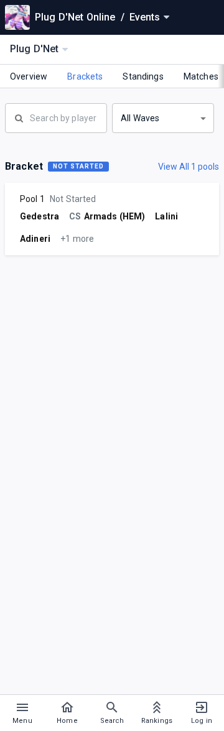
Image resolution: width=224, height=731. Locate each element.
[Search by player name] (56, 117)
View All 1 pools (188, 167)
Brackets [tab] (85, 76)
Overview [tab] (28, 76)
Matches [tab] (201, 76)
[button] (163, 118)
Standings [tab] (143, 76)
